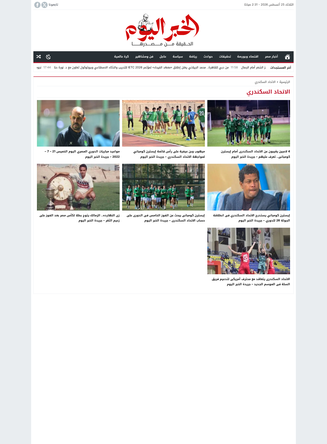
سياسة (178, 56)
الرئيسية (287, 56)
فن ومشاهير (144, 56)
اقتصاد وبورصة (247, 56)
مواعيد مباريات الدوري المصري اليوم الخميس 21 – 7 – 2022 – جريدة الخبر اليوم (82, 154)
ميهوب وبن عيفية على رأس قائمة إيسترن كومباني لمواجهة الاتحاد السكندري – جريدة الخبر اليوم (169, 154)
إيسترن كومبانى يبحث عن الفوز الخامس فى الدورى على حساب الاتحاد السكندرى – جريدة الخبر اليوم (166, 218)
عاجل (162, 56)
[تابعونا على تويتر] (44, 5)
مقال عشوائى (38, 56)
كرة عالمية (121, 56)
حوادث (208, 56)
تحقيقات (225, 56)
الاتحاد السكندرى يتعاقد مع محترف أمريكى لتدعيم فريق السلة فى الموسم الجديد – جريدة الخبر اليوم (251, 281)
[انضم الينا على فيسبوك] (36, 5)
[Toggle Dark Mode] (48, 56)
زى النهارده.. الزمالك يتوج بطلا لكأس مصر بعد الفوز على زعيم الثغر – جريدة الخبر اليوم (79, 218)
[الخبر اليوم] (163, 31)
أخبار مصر (271, 56)
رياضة (193, 56)
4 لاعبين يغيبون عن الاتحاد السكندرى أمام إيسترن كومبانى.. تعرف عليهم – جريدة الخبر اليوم (255, 154)
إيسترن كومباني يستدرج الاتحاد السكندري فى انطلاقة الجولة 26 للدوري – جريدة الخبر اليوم (251, 218)
